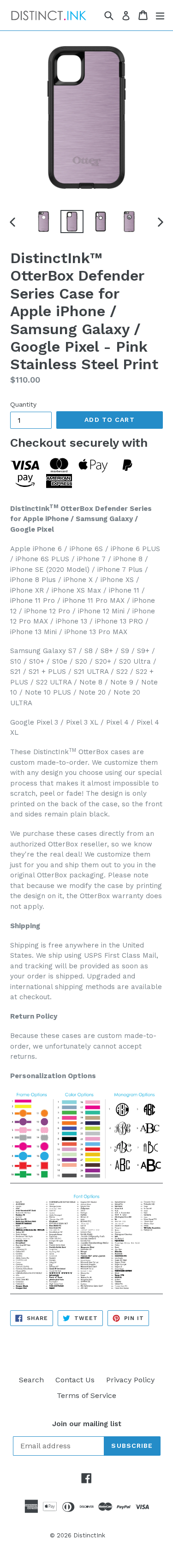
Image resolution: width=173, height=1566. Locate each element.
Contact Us (75, 1379)
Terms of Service (86, 1395)
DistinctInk (89, 1535)
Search (31, 1379)
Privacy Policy (130, 1379)
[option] (43, 221)
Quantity (23, 404)
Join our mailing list (86, 1424)
